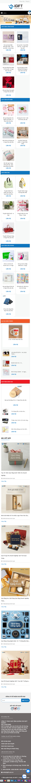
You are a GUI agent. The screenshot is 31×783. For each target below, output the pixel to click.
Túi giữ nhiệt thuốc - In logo (8, 214)
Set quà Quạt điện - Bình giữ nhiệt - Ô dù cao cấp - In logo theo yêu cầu (8, 47)
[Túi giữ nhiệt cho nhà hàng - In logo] (23, 205)
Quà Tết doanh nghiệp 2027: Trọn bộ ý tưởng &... (15, 681)
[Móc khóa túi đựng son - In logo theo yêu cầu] (8, 132)
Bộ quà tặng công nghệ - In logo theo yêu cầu (8, 90)
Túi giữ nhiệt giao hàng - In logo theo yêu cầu (8, 236)
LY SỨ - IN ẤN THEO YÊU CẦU (16, 339)
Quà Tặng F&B (5, 172)
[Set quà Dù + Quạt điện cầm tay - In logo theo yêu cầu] (23, 37)
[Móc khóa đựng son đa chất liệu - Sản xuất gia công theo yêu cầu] (5, 429)
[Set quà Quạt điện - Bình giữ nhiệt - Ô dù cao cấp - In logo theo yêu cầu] (8, 37)
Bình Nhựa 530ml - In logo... (19, 372)
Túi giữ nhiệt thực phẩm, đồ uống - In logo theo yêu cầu (8, 192)
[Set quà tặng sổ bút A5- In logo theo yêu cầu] (8, 278)
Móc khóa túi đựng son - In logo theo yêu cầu (8, 141)
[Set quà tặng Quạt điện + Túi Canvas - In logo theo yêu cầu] (8, 59)
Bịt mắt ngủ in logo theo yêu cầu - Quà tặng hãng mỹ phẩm (8, 164)
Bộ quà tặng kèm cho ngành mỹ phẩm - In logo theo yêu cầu (8, 119)
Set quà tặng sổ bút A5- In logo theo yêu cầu (8, 287)
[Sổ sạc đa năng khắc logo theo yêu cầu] (8, 301)
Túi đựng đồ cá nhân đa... (18, 411)
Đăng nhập (22, 1)
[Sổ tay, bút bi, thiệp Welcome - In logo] (23, 256)
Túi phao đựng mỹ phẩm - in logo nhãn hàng (23, 142)
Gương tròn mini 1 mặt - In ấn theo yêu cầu (22, 118)
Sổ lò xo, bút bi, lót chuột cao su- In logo (8, 264)
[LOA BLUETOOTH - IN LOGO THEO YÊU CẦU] (6, 353)
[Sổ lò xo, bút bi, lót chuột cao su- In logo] (8, 256)
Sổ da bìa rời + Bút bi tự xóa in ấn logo (22, 287)
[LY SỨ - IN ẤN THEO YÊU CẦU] (15, 331)
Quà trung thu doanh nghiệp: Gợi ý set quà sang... (13, 557)
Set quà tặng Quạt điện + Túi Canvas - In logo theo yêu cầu (8, 69)
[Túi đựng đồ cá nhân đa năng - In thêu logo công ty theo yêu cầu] (5, 411)
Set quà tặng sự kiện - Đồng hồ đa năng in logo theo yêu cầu (22, 69)
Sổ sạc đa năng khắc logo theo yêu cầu (8, 309)
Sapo (28, 777)
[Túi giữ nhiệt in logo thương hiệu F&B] (23, 183)
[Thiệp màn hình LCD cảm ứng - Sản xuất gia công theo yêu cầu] (5, 420)
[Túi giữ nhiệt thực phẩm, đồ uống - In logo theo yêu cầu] (8, 183)
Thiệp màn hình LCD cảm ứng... (20, 420)
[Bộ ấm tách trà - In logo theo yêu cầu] (6, 363)
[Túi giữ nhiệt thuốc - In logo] (8, 205)
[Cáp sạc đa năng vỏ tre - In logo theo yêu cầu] (15, 392)
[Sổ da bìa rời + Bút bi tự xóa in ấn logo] (23, 278)
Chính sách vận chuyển (7, 743)
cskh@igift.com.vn (8, 772)
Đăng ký (27, 1)
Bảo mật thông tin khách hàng (10, 748)
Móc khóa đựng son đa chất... (19, 429)
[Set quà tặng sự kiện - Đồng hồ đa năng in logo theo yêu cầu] (23, 59)
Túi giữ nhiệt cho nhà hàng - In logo (22, 214)
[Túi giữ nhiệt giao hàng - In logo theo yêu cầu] (8, 228)
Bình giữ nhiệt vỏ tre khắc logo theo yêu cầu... (15, 515)
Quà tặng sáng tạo (7, 381)
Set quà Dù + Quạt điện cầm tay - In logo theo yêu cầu (22, 46)
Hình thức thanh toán (7, 746)
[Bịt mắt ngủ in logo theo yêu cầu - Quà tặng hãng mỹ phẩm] (8, 155)
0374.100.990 (23, 769)
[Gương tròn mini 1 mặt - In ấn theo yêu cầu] (23, 110)
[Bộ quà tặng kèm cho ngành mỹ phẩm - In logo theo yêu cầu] (8, 110)
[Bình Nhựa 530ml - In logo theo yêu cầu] (6, 372)
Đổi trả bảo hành (6, 741)
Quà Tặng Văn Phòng (7, 245)
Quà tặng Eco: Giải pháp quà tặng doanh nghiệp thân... (15, 600)
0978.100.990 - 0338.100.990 (11, 769)
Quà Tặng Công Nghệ (7, 26)
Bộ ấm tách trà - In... (17, 363)
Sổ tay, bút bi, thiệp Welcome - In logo (22, 264)
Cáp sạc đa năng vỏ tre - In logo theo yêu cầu (15, 400)
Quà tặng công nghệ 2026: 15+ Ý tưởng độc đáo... (15, 641)
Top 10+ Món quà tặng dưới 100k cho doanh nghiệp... (14, 474)
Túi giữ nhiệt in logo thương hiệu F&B (22, 191)
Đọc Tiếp (4, 481)
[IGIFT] (16, 6)
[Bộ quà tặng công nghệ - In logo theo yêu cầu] (8, 82)
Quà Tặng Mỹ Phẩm (6, 99)
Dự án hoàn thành (7, 321)
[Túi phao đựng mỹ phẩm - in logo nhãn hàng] (23, 132)
